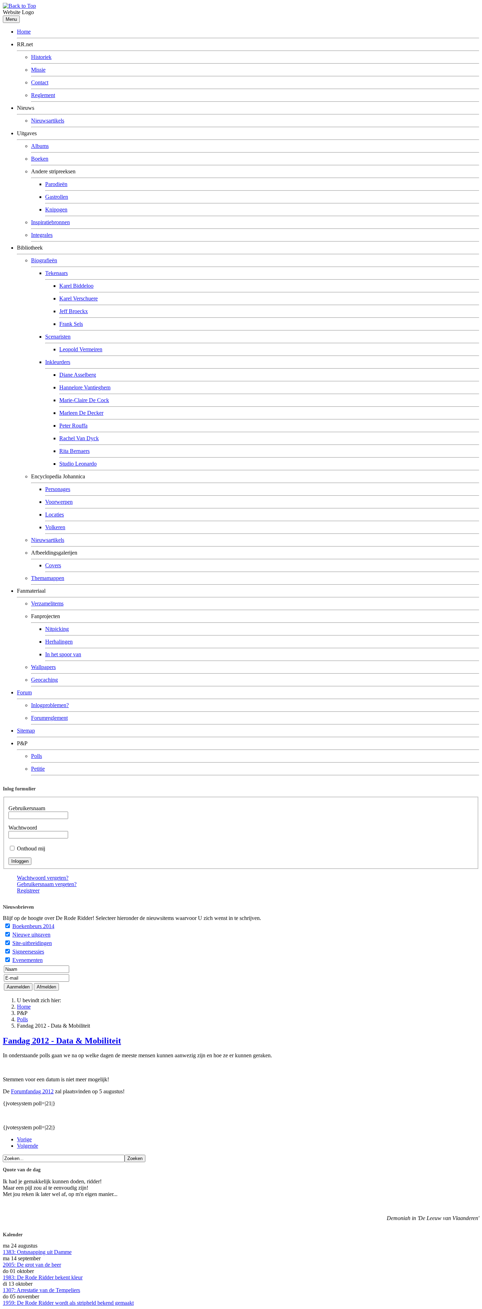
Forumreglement (49, 718)
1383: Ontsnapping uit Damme (37, 1252)
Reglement (43, 95)
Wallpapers (43, 667)
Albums (40, 146)
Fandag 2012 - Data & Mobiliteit (62, 1040)
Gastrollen (56, 197)
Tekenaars (56, 273)
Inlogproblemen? (50, 705)
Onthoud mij (31, 848)
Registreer (28, 890)
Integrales (42, 235)
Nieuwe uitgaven (31, 935)
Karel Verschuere (78, 298)
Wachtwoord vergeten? (42, 878)
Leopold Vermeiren (80, 349)
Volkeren (55, 527)
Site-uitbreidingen (32, 943)
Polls (36, 756)
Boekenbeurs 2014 (33, 926)
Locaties (54, 515)
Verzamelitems (47, 603)
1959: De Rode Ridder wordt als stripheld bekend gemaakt (68, 1303)
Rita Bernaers (74, 451)
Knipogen (56, 210)
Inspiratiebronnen (50, 222)
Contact (39, 82)
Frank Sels (71, 324)
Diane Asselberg (77, 375)
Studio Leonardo (78, 464)
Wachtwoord (22, 828)
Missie (38, 70)
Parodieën (56, 184)
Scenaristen (58, 337)
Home (24, 32)
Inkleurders (57, 362)
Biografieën (44, 260)
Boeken (39, 159)
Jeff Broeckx (73, 311)
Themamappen (47, 578)
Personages (57, 489)
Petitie (38, 769)
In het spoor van (63, 654)
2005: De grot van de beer (32, 1265)
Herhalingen (59, 642)
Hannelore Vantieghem (84, 387)
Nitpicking (57, 629)
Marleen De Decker (81, 413)
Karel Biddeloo (76, 286)
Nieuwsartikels (47, 121)
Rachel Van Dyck (79, 438)
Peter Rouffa (73, 426)
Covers (53, 565)
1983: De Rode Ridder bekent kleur (43, 1277)
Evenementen (27, 960)
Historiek (41, 57)
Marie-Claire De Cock (84, 400)
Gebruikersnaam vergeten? (47, 884)
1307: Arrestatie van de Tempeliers (41, 1290)
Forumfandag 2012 (32, 1091)
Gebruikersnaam (26, 808)
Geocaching (44, 680)
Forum (24, 692)
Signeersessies (28, 952)
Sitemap (26, 731)
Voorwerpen (59, 502)
